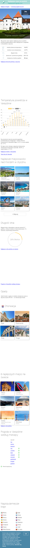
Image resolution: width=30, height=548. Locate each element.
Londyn (18, 393)
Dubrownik (19, 323)
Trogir (18, 338)
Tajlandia (20, 517)
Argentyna (20, 522)
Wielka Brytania (19, 394)
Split (2, 323)
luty (11, 442)
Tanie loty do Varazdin (6, 154)
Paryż (3, 393)
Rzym (3, 407)
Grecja (19, 515)
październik (13, 459)
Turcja (17, 409)
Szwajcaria (5, 524)
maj (11, 448)
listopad (12, 461)
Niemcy (4, 517)
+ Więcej (15, 214)
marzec (12, 444)
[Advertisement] (15, 79)
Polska (19, 524)
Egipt (19, 512)
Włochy (2, 409)
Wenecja (19, 422)
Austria (4, 515)
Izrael (19, 527)
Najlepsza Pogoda (5, 6)
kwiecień (13, 446)
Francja (2, 394)
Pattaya (18, 208)
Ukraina (4, 519)
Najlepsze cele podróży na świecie (9, 249)
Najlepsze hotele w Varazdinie (8, 151)
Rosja (19, 519)
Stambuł (19, 407)
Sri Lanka (20, 529)
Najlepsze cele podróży (6, 426)
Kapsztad (3, 178)
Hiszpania (5, 522)
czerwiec (13, 450)
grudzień (12, 463)
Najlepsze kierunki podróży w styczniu (10, 61)
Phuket (18, 178)
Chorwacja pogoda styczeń (17, 6)
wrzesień (13, 457)
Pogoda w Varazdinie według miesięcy (10, 284)
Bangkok (3, 193)
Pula (2, 338)
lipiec (12, 452)
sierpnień (13, 455)
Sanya (3, 208)
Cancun (18, 193)
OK (26, 534)
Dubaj (3, 421)
